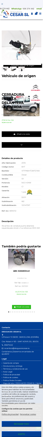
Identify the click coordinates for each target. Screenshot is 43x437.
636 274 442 (28, 9)
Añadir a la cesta (23, 134)
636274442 (8, 345)
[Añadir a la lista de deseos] (21, 145)
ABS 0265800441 (21, 271)
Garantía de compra (11, 363)
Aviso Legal (7, 372)
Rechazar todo (21, 424)
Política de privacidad (11, 375)
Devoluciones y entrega (12, 366)
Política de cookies (10, 377)
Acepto (21, 434)
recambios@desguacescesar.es (16, 348)
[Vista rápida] (39, 256)
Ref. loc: (5, 211)
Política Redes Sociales (12, 380)
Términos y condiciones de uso (15, 369)
